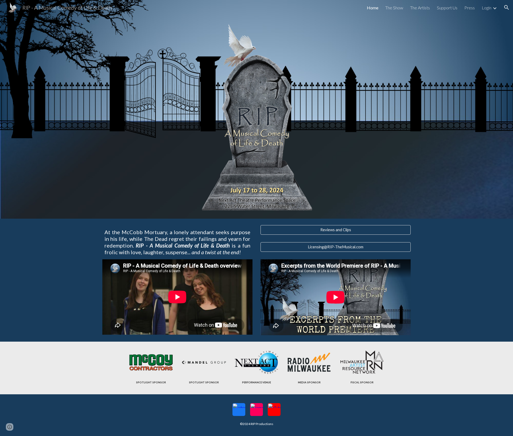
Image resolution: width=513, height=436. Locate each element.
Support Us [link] (447, 7)
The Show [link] (394, 7)
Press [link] (469, 7)
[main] (177, 242)
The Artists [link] (420, 7)
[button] (506, 7)
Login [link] (486, 7)
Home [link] (372, 7)
